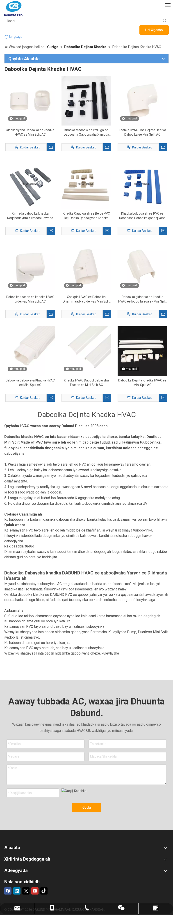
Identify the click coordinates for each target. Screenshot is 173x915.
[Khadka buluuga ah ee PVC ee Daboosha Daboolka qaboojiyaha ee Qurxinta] (142, 184)
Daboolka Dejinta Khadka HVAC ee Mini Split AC (142, 383)
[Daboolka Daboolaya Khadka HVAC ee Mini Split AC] (30, 351)
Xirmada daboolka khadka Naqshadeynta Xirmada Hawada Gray (30, 216)
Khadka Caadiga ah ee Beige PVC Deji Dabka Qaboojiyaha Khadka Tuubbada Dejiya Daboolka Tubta (86, 216)
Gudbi (86, 807)
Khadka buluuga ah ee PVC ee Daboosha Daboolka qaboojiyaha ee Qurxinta (142, 216)
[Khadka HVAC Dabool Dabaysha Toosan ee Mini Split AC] (86, 351)
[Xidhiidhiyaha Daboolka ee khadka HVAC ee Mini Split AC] (30, 100)
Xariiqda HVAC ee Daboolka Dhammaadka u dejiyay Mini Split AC (86, 299)
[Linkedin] (16, 891)
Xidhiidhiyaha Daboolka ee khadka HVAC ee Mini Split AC (30, 132)
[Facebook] (7, 891)
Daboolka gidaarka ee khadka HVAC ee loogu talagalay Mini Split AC (142, 299)
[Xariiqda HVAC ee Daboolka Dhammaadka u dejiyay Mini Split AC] (86, 267)
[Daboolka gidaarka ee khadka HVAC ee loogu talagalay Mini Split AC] (142, 267)
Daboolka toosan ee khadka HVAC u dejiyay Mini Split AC (30, 299)
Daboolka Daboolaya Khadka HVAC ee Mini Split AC (30, 383)
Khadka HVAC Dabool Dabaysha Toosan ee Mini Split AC (86, 383)
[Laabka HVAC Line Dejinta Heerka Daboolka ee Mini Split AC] (142, 100)
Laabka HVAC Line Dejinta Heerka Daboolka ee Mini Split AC (142, 132)
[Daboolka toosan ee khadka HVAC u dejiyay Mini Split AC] (30, 267)
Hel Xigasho (154, 30)
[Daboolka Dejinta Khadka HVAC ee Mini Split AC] (142, 351)
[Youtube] (35, 891)
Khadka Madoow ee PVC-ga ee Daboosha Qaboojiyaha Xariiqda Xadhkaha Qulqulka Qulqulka (86, 132)
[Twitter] (26, 891)
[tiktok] (44, 891)
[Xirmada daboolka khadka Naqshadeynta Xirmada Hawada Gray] (30, 184)
